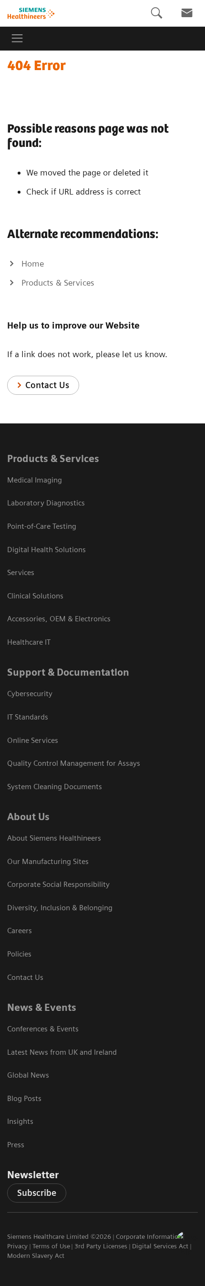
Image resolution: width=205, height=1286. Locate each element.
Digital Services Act (160, 1246)
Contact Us (47, 385)
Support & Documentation (68, 672)
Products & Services (53, 458)
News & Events (41, 1007)
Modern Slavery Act (35, 1255)
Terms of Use (51, 1246)
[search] (156, 13)
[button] (187, 1243)
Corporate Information (149, 1236)
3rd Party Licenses (100, 1246)
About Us (28, 817)
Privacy (17, 1246)
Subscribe (36, 1193)
